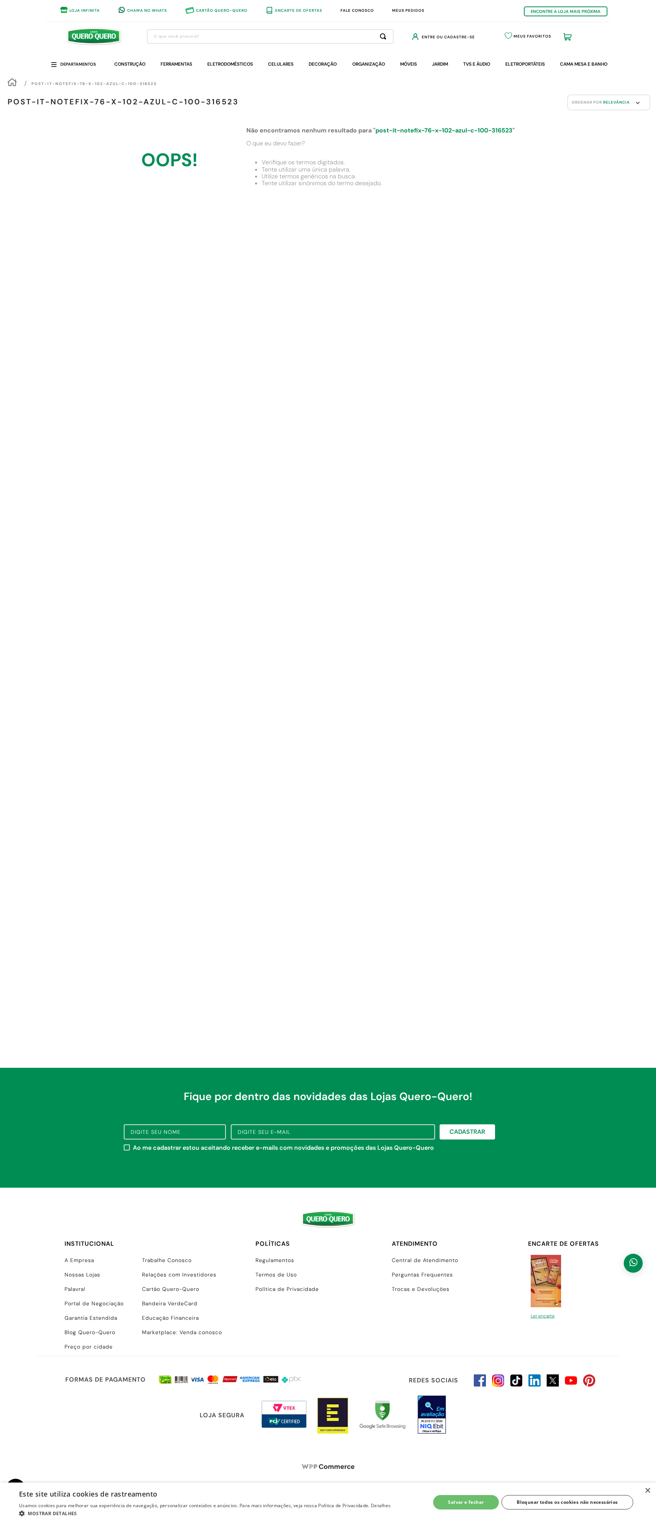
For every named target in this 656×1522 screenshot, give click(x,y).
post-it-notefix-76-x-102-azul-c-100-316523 (94, 83)
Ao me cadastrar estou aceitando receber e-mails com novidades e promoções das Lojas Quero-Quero (283, 1147)
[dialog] (328, 1502)
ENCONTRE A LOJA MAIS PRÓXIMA (566, 11)
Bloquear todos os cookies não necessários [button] (567, 1502)
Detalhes (381, 1505)
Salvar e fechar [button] (466, 1502)
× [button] (647, 1491)
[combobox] (270, 36)
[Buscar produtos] (384, 36)
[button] (205, 1512)
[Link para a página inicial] (12, 83)
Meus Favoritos (532, 36)
